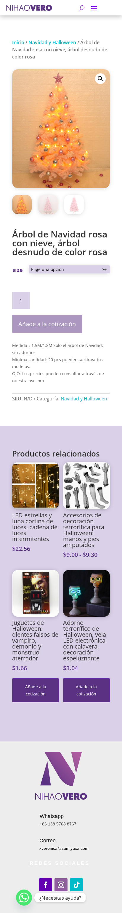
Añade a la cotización (47, 324)
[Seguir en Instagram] (61, 884)
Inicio (18, 42)
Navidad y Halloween (52, 42)
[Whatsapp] (24, 898)
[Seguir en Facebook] (45, 884)
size (17, 269)
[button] (100, 78)
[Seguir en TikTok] (76, 884)
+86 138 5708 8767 (58, 824)
